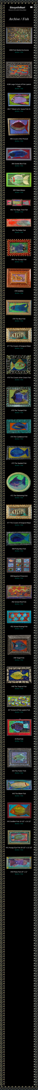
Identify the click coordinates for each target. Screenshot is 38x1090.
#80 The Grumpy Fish (19, 259)
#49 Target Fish (19, 658)
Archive (17, 52)
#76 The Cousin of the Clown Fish (19, 377)
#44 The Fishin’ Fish (19, 771)
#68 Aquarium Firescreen (19, 576)
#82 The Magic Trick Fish (19, 210)
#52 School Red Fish (19, 602)
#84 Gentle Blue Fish (19, 164)
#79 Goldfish (19, 291)
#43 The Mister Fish (19, 793)
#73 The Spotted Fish (19, 463)
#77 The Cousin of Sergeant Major (19, 346)
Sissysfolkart (17, 7)
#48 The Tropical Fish (19, 686)
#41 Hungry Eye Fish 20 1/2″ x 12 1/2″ (19, 847)
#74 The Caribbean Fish (19, 437)
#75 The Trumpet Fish (19, 410)
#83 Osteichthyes (19, 190)
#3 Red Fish (19, 739)
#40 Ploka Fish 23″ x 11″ (19, 872)
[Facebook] (5, 1083)
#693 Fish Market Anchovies (19, 50)
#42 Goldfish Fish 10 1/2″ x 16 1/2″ (19, 821)
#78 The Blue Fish (19, 319)
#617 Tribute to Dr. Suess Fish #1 (19, 109)
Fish (21, 52)
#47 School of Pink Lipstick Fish (19, 710)
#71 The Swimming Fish (19, 495)
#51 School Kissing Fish (19, 626)
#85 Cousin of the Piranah (19, 139)
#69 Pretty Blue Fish (19, 549)
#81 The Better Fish (19, 230)
